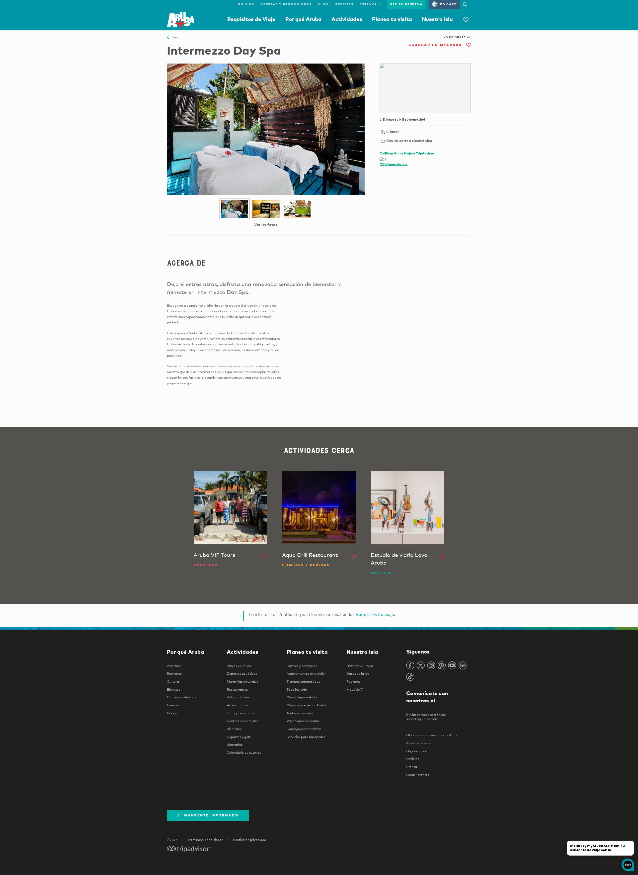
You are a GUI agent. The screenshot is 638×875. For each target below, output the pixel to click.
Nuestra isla (437, 19)
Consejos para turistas (304, 729)
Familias (173, 705)
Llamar (392, 131)
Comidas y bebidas (181, 697)
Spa (173, 37)
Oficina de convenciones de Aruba (432, 735)
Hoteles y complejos (302, 666)
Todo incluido (297, 689)
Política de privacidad (249, 840)
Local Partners (417, 775)
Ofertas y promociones (286, 4)
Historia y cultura (359, 666)
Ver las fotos (266, 224)
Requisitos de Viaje (251, 19)
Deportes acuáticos (242, 673)
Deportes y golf (238, 737)
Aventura (174, 666)
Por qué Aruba (303, 19)
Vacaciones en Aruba (303, 721)
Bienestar (174, 689)
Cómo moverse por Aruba (306, 705)
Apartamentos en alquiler (306, 673)
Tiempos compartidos (303, 681)
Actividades (346, 19)
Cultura (173, 681)
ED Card (448, 4)
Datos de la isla (358, 673)
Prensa (411, 767)
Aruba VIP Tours (214, 555)
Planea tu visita (392, 19)
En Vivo (245, 4)
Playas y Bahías (239, 666)
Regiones (353, 681)
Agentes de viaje (418, 743)
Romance (174, 673)
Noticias (344, 4)
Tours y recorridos (240, 713)
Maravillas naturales (242, 681)
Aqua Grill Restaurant (310, 555)
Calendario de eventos (244, 752)
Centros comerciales (242, 721)
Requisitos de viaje (375, 614)
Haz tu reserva (406, 4)
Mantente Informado (211, 815)
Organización (416, 751)
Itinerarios (234, 744)
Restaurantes (237, 689)
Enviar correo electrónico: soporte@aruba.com (426, 717)
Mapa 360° (354, 689)
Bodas (172, 713)
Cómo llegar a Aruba (302, 697)
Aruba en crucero (300, 713)
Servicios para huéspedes (306, 737)
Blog (323, 4)
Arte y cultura (237, 705)
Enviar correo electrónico (409, 140)
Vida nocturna (238, 697)
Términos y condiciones (205, 840)
